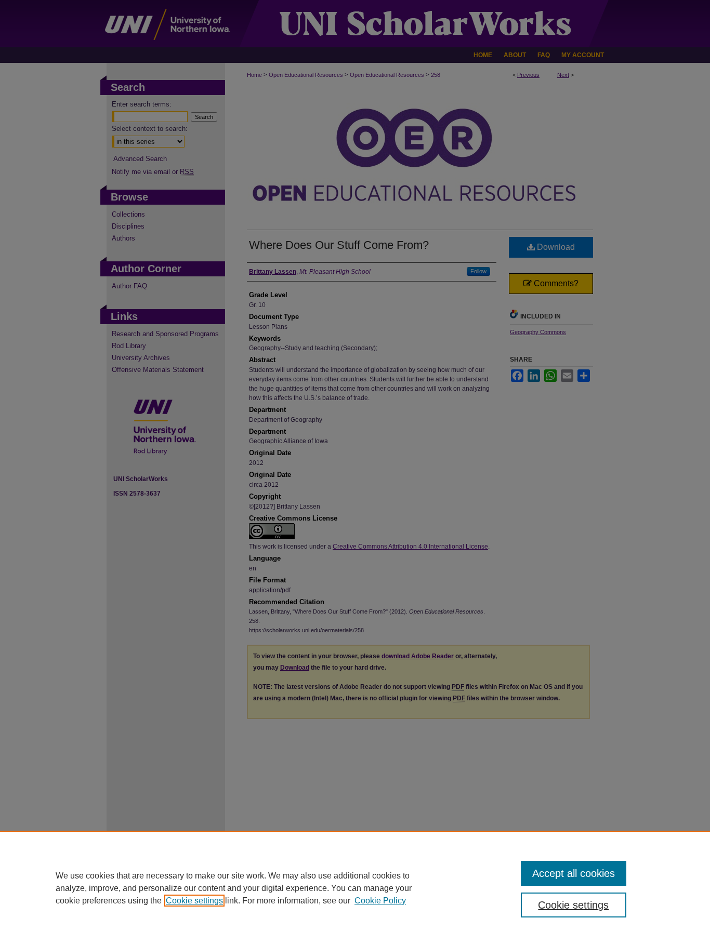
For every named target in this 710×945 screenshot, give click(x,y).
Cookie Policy (380, 900)
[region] (355, 888)
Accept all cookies (573, 873)
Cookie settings (194, 900)
